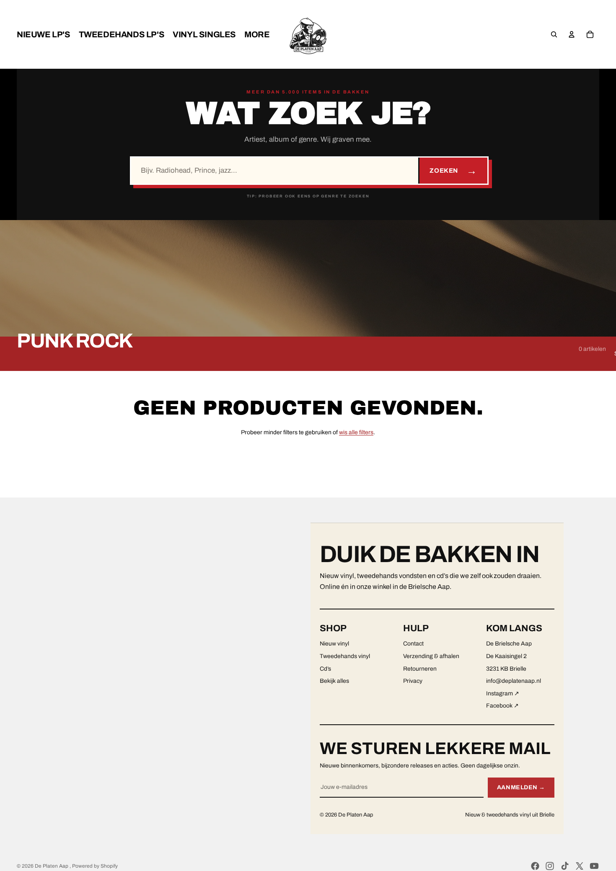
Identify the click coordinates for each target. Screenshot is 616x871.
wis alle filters (356, 432)
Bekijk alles (334, 681)
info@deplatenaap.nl (513, 681)
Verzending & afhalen (431, 656)
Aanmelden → (521, 787)
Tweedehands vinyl (345, 656)
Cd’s (325, 669)
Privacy (412, 681)
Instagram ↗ (502, 693)
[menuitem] (43, 34)
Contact (413, 643)
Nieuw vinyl (334, 643)
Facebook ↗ (502, 706)
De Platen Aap (52, 866)
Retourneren (420, 669)
